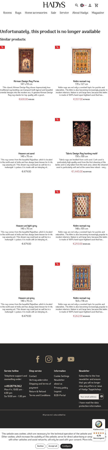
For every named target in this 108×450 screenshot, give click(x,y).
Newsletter (59, 379)
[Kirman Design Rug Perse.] (26, 61)
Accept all (53, 446)
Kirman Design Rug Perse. (26, 82)
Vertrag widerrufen (38, 379)
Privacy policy (61, 387)
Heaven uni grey (26, 299)
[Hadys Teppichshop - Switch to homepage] (54, 4)
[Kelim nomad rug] (81, 61)
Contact (33, 375)
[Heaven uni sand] (26, 133)
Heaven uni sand (26, 155)
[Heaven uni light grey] (26, 205)
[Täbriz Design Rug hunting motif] (81, 133)
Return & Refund (37, 391)
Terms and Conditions (39, 395)
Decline (40, 446)
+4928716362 (13, 386)
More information (91, 439)
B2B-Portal (60, 395)
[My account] (89, 5)
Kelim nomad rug (81, 82)
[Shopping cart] (96, 5)
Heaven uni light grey (26, 227)
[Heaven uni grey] (26, 278)
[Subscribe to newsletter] (101, 396)
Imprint (57, 391)
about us (58, 383)
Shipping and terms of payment (40, 385)
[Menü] (103, 420)
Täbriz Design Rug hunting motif (81, 155)
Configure (66, 446)
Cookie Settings (61, 375)
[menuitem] (76, 5)
